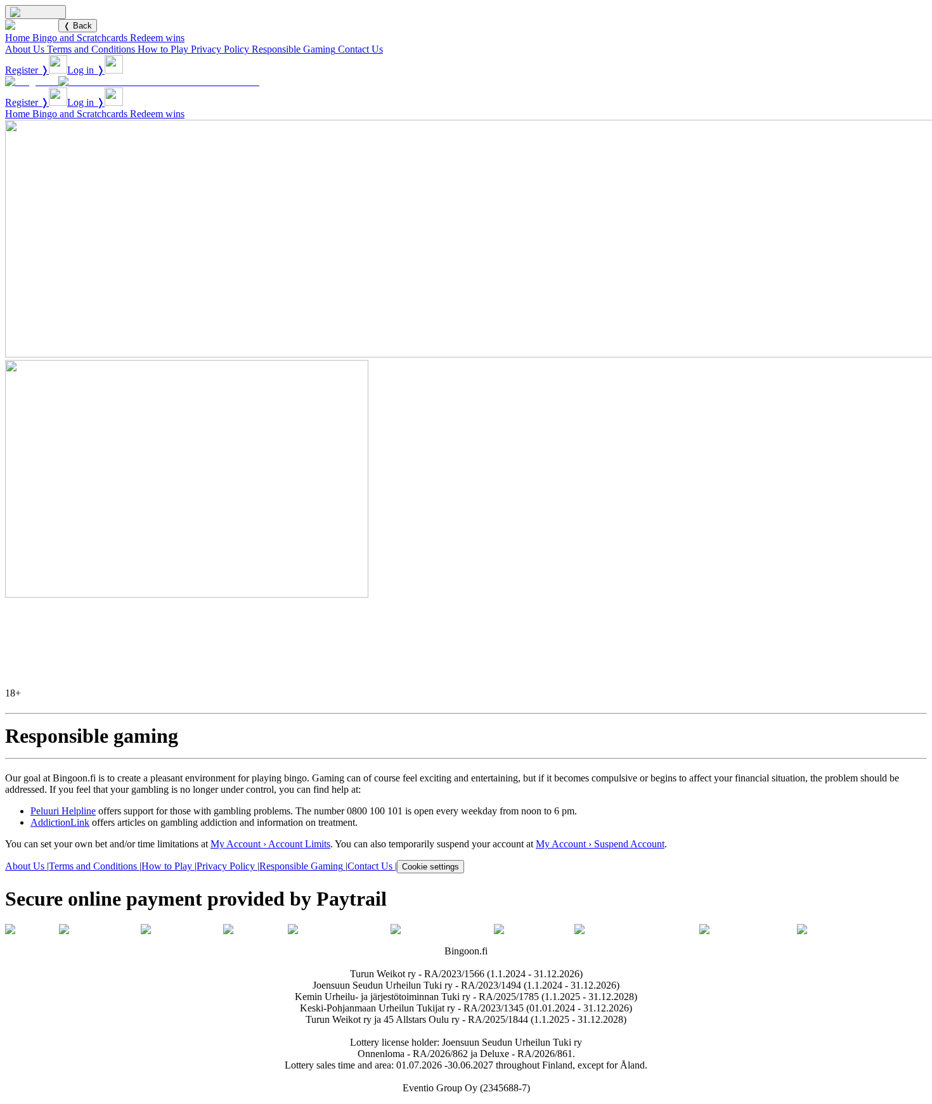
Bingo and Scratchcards (79, 37)
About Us (24, 49)
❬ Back (77, 25)
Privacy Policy (220, 49)
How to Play (163, 49)
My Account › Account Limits (270, 843)
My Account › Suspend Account (600, 843)
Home (17, 37)
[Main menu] (35, 12)
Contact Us (360, 49)
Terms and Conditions (91, 49)
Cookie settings (430, 866)
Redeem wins (157, 37)
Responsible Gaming (293, 49)
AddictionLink (59, 822)
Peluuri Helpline (63, 811)
